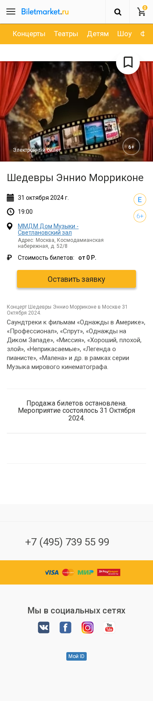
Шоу (124, 33)
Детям (98, 33)
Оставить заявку (76, 279)
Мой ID (76, 656)
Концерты (29, 33)
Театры (66, 33)
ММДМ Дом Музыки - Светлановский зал (48, 229)
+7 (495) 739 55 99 (67, 542)
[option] (29, 33)
